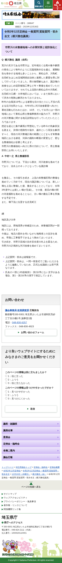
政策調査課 (23, 310)
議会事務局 (11, 310)
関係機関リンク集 (12, 509)
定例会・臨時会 (41, 467)
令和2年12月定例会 (12, 471)
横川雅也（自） (39, 474)
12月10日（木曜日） (21, 474)
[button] (38, 4)
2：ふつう (13, 379)
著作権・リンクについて (15, 505)
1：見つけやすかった (19, 391)
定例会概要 (55, 467)
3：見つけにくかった (19, 398)
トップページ (8, 467)
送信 (32, 408)
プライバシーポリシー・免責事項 (20, 501)
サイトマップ (10, 494)
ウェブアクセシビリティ (15, 497)
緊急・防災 (57, 6)
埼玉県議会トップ (24, 467)
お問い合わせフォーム (32, 332)
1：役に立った (15, 376)
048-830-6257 (19, 322)
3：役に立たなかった (19, 383)
